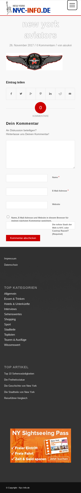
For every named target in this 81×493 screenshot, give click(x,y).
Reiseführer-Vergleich (15, 398)
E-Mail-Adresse (60, 190)
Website (56, 204)
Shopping (10, 319)
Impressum (10, 258)
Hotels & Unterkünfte (17, 303)
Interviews (10, 309)
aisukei (67, 45)
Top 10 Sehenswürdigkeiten (19, 373)
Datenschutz (11, 264)
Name (55, 177)
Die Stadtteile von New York (19, 392)
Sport (7, 324)
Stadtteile (9, 329)
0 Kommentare (46, 45)
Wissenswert (12, 344)
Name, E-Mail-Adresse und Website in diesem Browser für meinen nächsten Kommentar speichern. (39, 219)
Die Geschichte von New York (20, 385)
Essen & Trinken (14, 298)
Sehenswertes (13, 314)
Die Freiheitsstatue (14, 379)
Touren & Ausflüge (15, 339)
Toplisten (9, 334)
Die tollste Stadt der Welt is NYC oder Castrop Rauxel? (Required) (62, 229)
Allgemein (10, 293)
